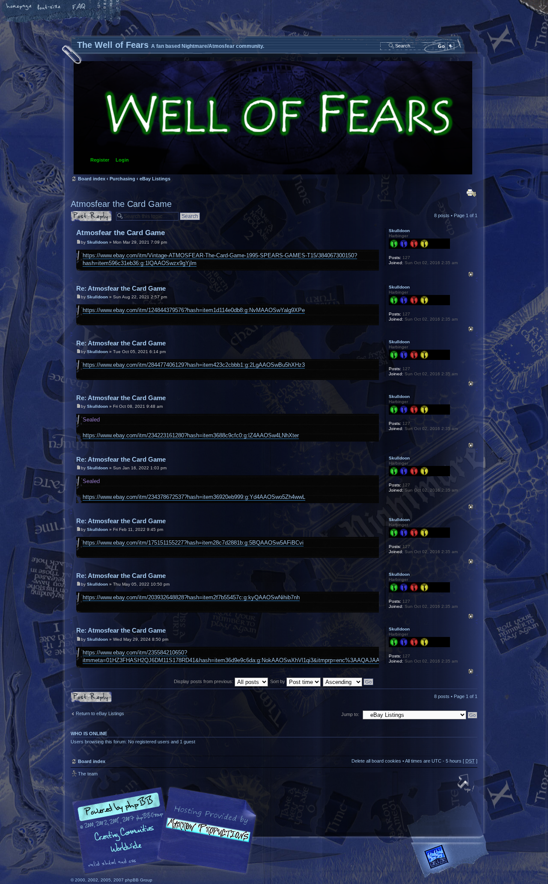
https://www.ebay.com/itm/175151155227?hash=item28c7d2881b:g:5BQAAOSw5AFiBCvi (193, 542)
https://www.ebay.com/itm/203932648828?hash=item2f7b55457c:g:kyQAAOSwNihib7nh (191, 597)
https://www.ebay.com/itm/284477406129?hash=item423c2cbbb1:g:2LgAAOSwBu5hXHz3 (194, 365)
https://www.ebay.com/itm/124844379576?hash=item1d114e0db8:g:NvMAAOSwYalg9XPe (194, 310)
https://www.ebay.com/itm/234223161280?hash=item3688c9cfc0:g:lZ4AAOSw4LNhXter (191, 435)
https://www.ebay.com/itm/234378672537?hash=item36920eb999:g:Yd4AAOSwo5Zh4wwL (194, 497)
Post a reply (83, 213)
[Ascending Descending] (348, 681)
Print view (471, 193)
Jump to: (350, 714)
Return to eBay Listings (100, 713)
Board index (273, 117)
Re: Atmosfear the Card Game (121, 288)
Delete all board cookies (376, 760)
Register (99, 159)
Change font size (49, 7)
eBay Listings (155, 178)
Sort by (278, 681)
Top (470, 274)
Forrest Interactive (451, 860)
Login (122, 159)
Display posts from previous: (204, 681)
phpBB (167, 831)
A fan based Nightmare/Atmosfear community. (205, 836)
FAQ (79, 7)
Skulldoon (97, 242)
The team (88, 773)
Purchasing (122, 178)
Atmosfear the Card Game (121, 204)
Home (19, 7)
